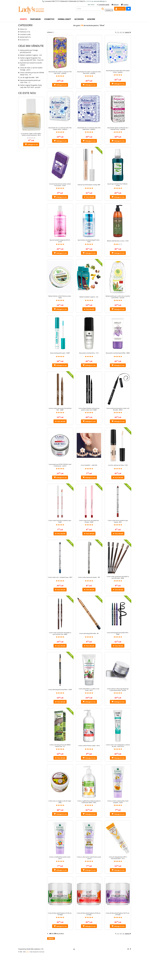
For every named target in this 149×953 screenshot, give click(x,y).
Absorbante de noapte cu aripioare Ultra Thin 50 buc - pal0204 (89, 72)
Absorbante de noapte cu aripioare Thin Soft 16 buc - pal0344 (60, 72)
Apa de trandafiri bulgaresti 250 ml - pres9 (60, 241)
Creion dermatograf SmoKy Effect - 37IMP (60, 689)
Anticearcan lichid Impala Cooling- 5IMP (89, 185)
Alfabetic (50, 32)
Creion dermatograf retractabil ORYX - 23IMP (118, 633)
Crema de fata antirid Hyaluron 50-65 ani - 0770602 (89, 914)
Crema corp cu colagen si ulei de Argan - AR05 (60, 801)
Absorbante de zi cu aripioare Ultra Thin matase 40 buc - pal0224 (60, 128)
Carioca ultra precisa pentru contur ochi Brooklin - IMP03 (117, 409)
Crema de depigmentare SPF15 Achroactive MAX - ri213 (118, 857)
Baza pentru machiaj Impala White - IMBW (118, 353)
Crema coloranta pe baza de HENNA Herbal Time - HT (60, 745)
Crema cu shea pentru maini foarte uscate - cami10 (89, 857)
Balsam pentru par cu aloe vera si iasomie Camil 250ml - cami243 (118, 297)
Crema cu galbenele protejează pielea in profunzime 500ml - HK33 (89, 801)
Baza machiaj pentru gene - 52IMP (60, 353)
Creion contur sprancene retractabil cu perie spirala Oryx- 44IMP (60, 633)
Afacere (116, 4)
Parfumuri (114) (25, 32)
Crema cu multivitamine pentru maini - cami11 (60, 857)
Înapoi (51, 938)
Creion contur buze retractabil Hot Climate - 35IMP (89, 521)
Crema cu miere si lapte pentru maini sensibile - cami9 (117, 801)
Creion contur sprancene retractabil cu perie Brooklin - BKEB (118, 577)
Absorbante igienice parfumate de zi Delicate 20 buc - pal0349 (117, 128)
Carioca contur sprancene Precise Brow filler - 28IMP (60, 409)
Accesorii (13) (24, 40)
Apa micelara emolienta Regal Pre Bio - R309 (89, 241)
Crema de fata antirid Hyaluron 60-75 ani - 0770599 (118, 914)
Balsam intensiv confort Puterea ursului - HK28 (60, 297)
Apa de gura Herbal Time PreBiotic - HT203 (117, 184)
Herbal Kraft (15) (25, 37)
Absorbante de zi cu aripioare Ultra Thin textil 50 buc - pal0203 (88, 128)
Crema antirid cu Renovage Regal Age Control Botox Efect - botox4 (118, 689)
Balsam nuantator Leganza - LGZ (89, 297)
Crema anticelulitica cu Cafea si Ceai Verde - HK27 (89, 689)
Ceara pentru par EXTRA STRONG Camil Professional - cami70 (60, 465)
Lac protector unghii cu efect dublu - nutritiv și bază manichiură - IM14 (31, 134)
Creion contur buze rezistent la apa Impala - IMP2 (118, 521)
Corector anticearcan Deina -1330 (118, 465)
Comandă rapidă (103, 4)
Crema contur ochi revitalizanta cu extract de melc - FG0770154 (118, 745)
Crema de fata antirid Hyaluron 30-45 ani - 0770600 (60, 914)
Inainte (127, 32)
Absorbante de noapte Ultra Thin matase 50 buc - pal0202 (118, 71)
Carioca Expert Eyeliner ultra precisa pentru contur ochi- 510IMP (89, 409)
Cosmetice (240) (25, 34)
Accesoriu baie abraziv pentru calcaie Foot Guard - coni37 (60, 184)
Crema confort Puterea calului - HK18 (89, 745)
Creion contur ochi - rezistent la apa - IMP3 (60, 577)
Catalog (125, 4)
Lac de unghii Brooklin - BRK (29, 77)
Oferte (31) (23, 29)
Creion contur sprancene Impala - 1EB (89, 577)
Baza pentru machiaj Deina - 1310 (89, 353)
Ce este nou (27, 93)
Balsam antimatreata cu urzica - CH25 (118, 241)
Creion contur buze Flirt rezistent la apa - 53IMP (60, 521)
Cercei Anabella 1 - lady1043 (89, 465)
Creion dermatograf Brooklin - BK (89, 633)
